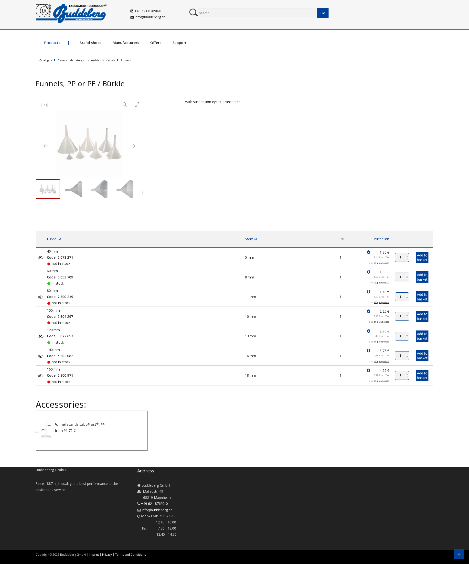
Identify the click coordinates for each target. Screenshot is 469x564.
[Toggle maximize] (137, 104)
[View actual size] (125, 104)
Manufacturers (126, 42)
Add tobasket (422, 257)
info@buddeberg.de (150, 17)
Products (52, 42)
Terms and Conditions (130, 555)
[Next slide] (133, 145)
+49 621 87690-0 (147, 11)
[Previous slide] (46, 145)
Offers (155, 42)
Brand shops (90, 42)
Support (179, 42)
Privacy (107, 555)
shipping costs (381, 263)
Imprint (94, 555)
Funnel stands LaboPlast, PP (79, 424)
